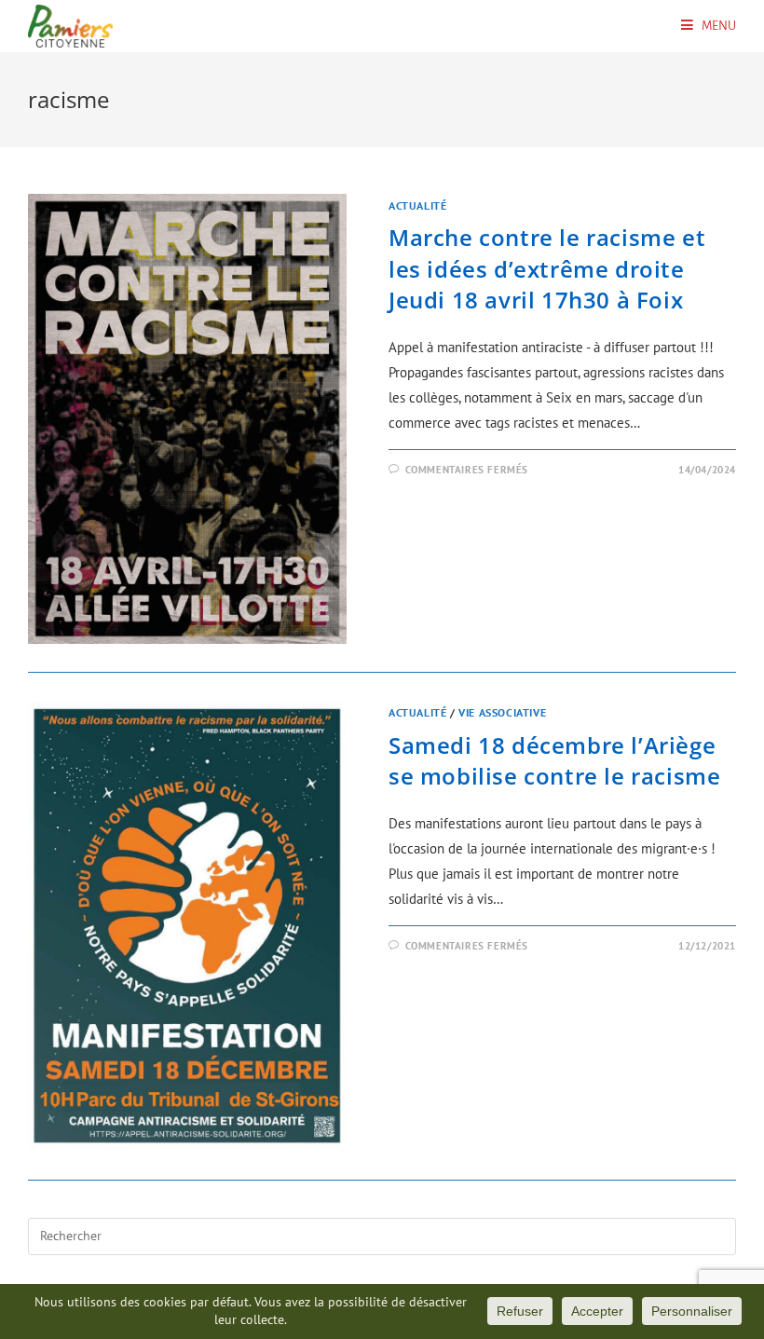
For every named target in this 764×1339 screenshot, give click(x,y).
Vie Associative (502, 712)
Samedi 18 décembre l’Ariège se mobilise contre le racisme (554, 761)
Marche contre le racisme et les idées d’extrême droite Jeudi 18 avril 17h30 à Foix (547, 268)
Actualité (417, 205)
